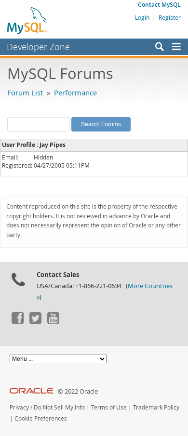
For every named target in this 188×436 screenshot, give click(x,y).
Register (170, 17)
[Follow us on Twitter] (35, 322)
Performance (75, 92)
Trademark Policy (156, 407)
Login (142, 17)
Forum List (25, 92)
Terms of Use (109, 407)
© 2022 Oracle (78, 391)
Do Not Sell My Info (59, 407)
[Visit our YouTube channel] (53, 322)
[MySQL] (27, 20)
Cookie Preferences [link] (40, 418)
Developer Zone (38, 47)
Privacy (19, 407)
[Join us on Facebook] (17, 322)
